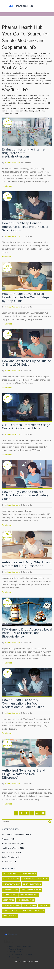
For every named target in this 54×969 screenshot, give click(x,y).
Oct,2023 (7, 124)
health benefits (10, 895)
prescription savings (28, 895)
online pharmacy (29, 874)
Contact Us (14, 957)
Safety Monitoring (11, 857)
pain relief (27, 911)
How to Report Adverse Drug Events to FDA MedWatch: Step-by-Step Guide (25, 297)
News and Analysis (11, 852)
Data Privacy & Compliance (20, 954)
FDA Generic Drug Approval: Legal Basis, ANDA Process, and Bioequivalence (27, 633)
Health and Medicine (13, 843)
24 (43, 813)
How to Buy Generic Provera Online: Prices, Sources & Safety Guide (25, 495)
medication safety (10, 874)
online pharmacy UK (25, 900)
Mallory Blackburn (12, 162)
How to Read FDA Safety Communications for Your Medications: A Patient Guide (23, 703)
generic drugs (28, 879)
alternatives (8, 900)
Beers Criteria (30, 905)
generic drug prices (11, 905)
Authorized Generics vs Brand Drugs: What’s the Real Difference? (23, 774)
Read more (7, 186)
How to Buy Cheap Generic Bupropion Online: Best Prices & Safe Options (25, 227)
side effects (43, 879)
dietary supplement (11, 884)
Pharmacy (8, 839)
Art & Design (9, 861)
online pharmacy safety (31, 889)
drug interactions (11, 879)
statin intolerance (11, 911)
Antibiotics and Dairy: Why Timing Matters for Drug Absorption (27, 564)
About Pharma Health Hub (20, 946)
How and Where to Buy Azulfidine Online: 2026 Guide (26, 363)
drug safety (44, 905)
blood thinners (10, 916)
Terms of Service (16, 949)
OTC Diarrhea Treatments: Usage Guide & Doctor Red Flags (26, 426)
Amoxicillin (39, 911)
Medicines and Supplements (16, 834)
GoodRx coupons (10, 889)
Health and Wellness (13, 848)
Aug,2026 (7, 198)
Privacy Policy (15, 951)
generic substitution (32, 884)
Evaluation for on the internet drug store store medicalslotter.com (23, 153)
